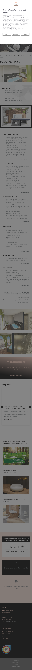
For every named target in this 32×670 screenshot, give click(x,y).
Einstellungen (16, 34)
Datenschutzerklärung (8, 28)
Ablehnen (7, 34)
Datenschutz (11, 39)
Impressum (20, 39)
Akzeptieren (25, 34)
